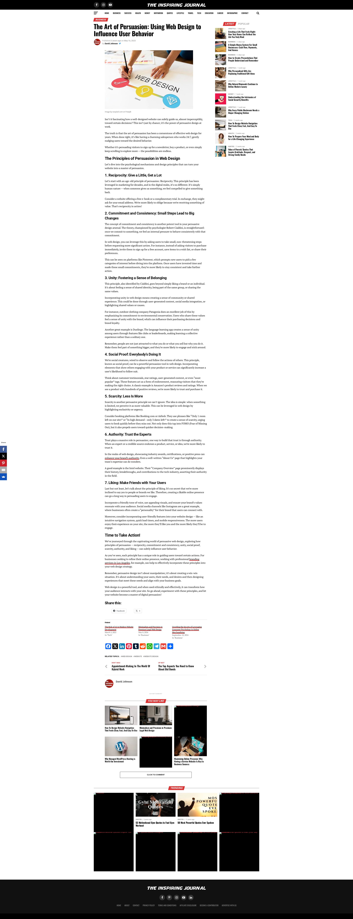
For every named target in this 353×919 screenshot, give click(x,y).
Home (107, 13)
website (138, 656)
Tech (199, 13)
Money (147, 13)
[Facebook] (3, 449)
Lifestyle (180, 13)
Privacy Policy (149, 905)
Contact (244, 13)
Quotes (170, 13)
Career (220, 13)
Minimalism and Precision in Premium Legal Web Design (150, 628)
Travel (190, 13)
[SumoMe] (3, 476)
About (126, 905)
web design (127, 656)
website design (151, 656)
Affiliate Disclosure (188, 905)
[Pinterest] (3, 463)
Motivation (158, 13)
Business (117, 13)
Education (209, 13)
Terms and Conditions (167, 905)
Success (127, 13)
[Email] (3, 469)
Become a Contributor (209, 905)
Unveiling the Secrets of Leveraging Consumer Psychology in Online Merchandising (187, 629)
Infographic (232, 13)
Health (138, 13)
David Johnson (111, 43)
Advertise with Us (229, 905)
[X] (3, 456)
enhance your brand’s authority (122, 458)
